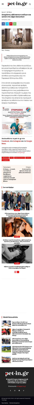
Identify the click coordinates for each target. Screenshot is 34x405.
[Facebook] (3, 23)
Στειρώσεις (6, 160)
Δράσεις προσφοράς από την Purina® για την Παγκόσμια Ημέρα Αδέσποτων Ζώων (22, 360)
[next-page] (18, 272)
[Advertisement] (17, 296)
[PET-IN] (17, 3)
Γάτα (11, 157)
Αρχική (4, 12)
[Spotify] (19, 390)
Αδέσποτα (5, 157)
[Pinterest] (11, 23)
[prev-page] (15, 272)
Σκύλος (28, 157)
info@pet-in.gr (21, 386)
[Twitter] (7, 23)
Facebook (5, 141)
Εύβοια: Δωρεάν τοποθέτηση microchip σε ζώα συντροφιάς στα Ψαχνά (17, 267)
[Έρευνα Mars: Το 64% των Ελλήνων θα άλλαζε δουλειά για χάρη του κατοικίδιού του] (6, 323)
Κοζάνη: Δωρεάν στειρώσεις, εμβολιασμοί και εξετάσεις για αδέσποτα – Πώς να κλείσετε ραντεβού (17, 241)
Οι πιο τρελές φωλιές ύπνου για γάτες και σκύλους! (25, 170)
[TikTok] (23, 390)
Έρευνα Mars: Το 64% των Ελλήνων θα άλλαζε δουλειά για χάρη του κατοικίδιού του (21, 323)
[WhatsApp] (14, 23)
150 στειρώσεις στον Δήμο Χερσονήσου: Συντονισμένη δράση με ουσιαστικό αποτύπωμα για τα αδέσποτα (17, 215)
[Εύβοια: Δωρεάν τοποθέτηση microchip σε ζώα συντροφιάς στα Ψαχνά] (17, 253)
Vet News (9, 12)
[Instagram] (14, 390)
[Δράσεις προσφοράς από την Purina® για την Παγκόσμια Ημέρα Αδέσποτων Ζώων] (6, 360)
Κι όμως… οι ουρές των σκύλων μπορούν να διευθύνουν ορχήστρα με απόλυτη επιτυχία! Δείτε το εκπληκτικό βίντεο (9, 175)
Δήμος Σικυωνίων (19, 157)
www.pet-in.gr (21, 152)
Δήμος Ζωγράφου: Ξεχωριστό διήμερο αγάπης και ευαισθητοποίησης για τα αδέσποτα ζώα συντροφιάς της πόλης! (21, 332)
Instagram (17, 141)
